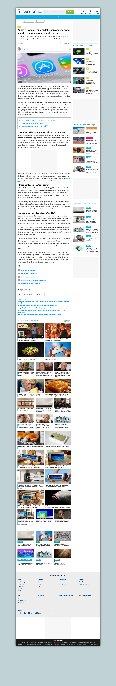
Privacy (27, 290)
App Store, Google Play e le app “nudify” (34, 126)
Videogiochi (21, 602)
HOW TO (49, 17)
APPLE (30, 17)
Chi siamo (20, 644)
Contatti (95, 613)
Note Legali (26, 644)
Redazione (41, 595)
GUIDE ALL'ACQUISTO (58, 17)
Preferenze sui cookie (45, 644)
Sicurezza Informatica (66, 595)
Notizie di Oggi (21, 582)
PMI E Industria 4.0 (85, 595)
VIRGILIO (27, 642)
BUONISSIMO (86, 642)
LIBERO (23, 642)
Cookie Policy (36, 644)
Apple (39, 584)
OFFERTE (68, 17)
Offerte (19, 590)
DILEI (69, 642)
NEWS (18, 17)
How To (81, 582)
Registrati (84, 13)
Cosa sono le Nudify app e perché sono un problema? (39, 121)
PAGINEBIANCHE (57, 642)
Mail (90, 13)
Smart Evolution (63, 584)
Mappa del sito (68, 613)
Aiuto (52, 644)
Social (19, 598)
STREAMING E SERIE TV (39, 17)
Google (20, 290)
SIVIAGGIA (73, 642)
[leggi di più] (70, 49)
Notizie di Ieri (21, 584)
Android (40, 582)
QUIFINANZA (80, 642)
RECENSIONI (75, 17)
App (39, 586)
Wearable (61, 582)
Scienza (20, 588)
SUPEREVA (92, 642)
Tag (83, 613)
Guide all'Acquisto (84, 584)
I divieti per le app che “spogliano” (32, 123)
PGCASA (50, 642)
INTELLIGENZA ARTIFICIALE (24, 559)
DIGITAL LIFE (89, 138)
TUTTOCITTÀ (64, 642)
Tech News (20, 586)
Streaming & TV (22, 600)
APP (22, 24)
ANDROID (24, 17)
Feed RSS (53, 613)
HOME (18, 24)
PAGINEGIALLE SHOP (43, 642)
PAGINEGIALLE (33, 642)
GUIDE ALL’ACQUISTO (91, 128)
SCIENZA (57, 542)
